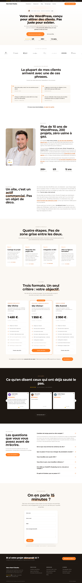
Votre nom (28, 513)
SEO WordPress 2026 (50, 571)
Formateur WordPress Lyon (36, 572)
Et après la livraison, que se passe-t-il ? (56, 473)
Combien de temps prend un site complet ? (56, 433)
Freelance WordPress (35, 569)
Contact (54, 3)
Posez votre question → (12, 454)
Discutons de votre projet (35, 34)
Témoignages (48, 3)
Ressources (35, 3)
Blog (42, 3)
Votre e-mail (28, 518)
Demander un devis (70, 3)
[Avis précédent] (7, 400)
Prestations (28, 3)
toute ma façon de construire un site (47, 200)
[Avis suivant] (75, 400)
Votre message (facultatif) (31, 528)
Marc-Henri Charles (11, 4)
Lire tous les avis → (41, 414)
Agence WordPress (34, 571)
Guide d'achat (49, 572)
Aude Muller (15, 394)
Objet (27, 523)
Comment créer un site (51, 569)
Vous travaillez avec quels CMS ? (56, 457)
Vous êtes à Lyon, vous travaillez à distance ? (56, 462)
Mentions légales (66, 572)
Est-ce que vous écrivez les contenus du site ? (56, 446)
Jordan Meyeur (61, 394)
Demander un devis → (69, 558)
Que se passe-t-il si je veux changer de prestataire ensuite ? (56, 452)
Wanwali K (37, 394)
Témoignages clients (67, 569)
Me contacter (67, 359)
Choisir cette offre (17, 350)
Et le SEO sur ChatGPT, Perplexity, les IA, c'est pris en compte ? (56, 467)
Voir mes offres (50, 34)
